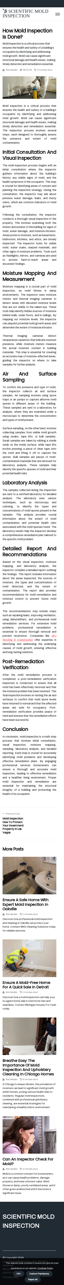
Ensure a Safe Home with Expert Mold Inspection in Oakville (25, 904)
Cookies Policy (45, 1268)
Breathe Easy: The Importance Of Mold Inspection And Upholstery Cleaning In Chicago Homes (28, 1067)
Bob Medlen (12, 69)
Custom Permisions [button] (39, 1274)
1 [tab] (29, 94)
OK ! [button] (19, 1274)
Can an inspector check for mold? (28, 1161)
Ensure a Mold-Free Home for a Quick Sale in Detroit (26, 985)
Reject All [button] (33, 1279)
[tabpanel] (29, 87)
